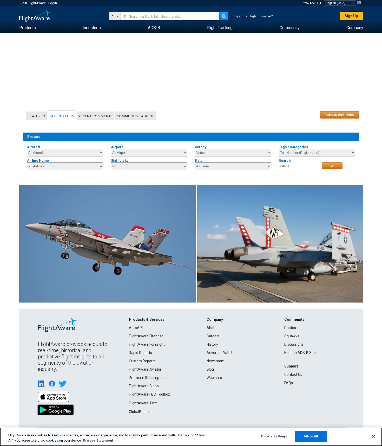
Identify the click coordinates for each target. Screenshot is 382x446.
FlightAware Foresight (147, 344)
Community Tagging (136, 116)
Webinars (214, 378)
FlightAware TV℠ (143, 403)
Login (52, 3)
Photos (290, 328)
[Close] (373, 436)
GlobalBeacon (140, 412)
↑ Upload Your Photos (339, 114)
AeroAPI (136, 328)
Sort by (200, 147)
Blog (210, 369)
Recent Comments (95, 116)
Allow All (311, 436)
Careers (213, 336)
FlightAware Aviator (145, 369)
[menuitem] (27, 27)
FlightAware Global (144, 386)
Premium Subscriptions (148, 378)
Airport (117, 147)
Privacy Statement (98, 440)
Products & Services (146, 319)
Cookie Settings (274, 436)
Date (198, 160)
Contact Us (293, 374)
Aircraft (33, 147)
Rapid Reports (140, 353)
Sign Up (351, 16)
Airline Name (38, 160)
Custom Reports (142, 361)
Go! (332, 165)
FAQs (288, 383)
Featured (36, 116)
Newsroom (216, 361)
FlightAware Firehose (146, 336)
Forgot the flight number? (252, 16)
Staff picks (120, 160)
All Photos (61, 116)
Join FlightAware (33, 3)
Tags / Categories (293, 147)
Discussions (294, 344)
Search (285, 160)
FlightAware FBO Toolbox (149, 394)
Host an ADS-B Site (300, 353)
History (212, 344)
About (212, 328)
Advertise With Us (221, 353)
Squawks (291, 336)
